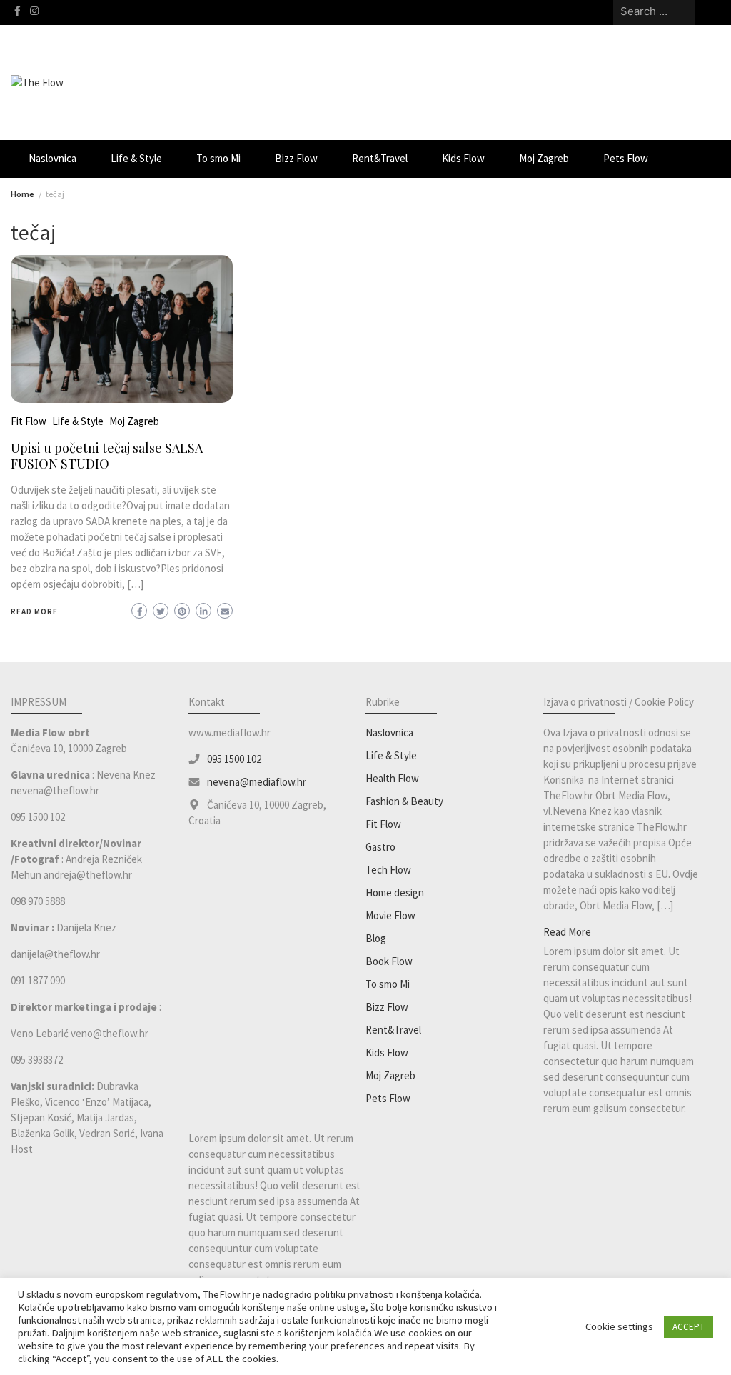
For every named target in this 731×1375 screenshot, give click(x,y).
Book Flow (389, 961)
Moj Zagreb (544, 158)
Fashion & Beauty (404, 801)
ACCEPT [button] (688, 1327)
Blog (376, 938)
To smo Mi (218, 158)
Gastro (380, 847)
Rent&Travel (380, 158)
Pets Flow (625, 158)
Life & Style (136, 158)
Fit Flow (28, 421)
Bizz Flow (296, 158)
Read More (34, 611)
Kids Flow (463, 158)
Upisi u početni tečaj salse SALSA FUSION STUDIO (107, 455)
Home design (395, 892)
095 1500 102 (234, 759)
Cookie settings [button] (619, 1326)
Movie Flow (390, 915)
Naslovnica (52, 158)
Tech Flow (388, 869)
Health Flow (392, 778)
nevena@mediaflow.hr (256, 782)
